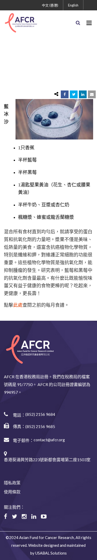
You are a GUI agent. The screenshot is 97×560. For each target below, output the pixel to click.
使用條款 (12, 491)
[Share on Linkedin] (83, 94)
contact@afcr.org (49, 439)
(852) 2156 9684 (40, 414)
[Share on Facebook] (65, 94)
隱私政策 (12, 482)
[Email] (92, 94)
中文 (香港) (50, 5)
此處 (18, 305)
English (73, 5)
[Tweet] (74, 94)
